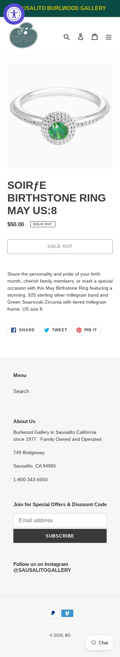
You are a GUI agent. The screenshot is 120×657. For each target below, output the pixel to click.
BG (68, 635)
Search (21, 391)
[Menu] (109, 36)
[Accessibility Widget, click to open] (14, 14)
